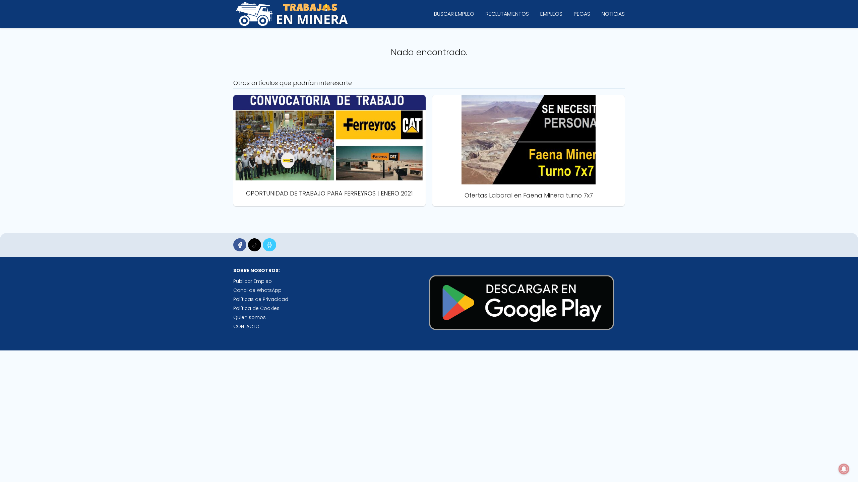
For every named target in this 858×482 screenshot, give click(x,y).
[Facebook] (239, 244)
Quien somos (249, 317)
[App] (269, 244)
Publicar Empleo (252, 281)
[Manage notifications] (844, 469)
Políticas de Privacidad (260, 299)
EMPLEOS (551, 14)
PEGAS (582, 14)
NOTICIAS (613, 14)
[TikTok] (254, 244)
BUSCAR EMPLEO (454, 14)
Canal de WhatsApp (257, 290)
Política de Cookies (256, 308)
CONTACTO (246, 326)
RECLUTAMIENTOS (507, 14)
